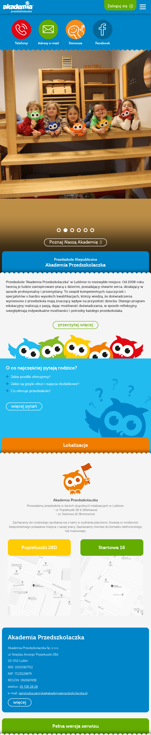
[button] (24, 406)
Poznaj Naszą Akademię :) (75, 242)
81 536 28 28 (29, 687)
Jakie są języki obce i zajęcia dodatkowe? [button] (45, 384)
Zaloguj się (117, 6)
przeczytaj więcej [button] (75, 324)
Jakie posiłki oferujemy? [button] (31, 377)
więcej (19, 702)
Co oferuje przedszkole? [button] (31, 391)
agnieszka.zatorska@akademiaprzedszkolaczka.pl (53, 693)
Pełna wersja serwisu (75, 726)
